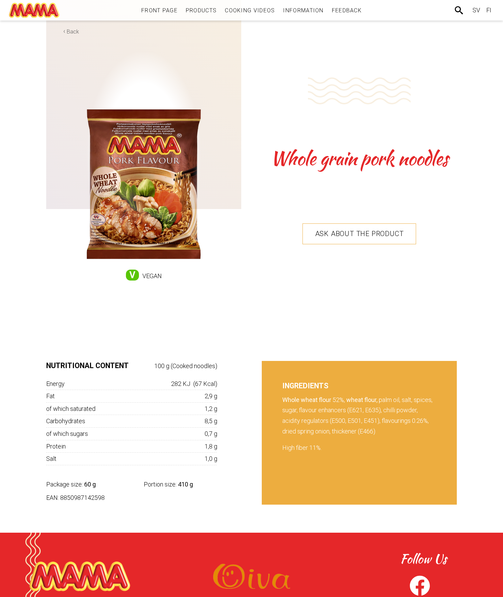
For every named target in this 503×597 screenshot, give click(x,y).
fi (488, 10)
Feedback (347, 10)
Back (73, 31)
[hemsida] (34, 10)
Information (303, 10)
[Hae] (459, 10)
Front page (159, 10)
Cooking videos (250, 10)
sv (476, 10)
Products (201, 10)
